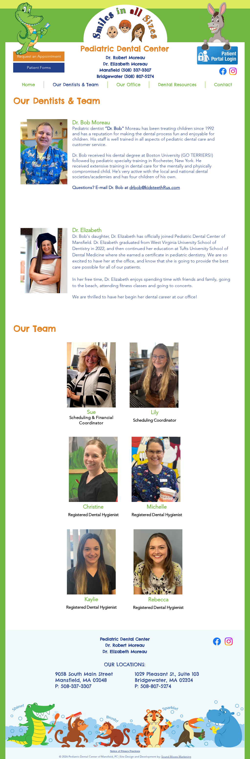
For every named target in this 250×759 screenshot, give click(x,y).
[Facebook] (223, 71)
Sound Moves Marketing (176, 756)
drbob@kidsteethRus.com (154, 187)
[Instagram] (233, 71)
